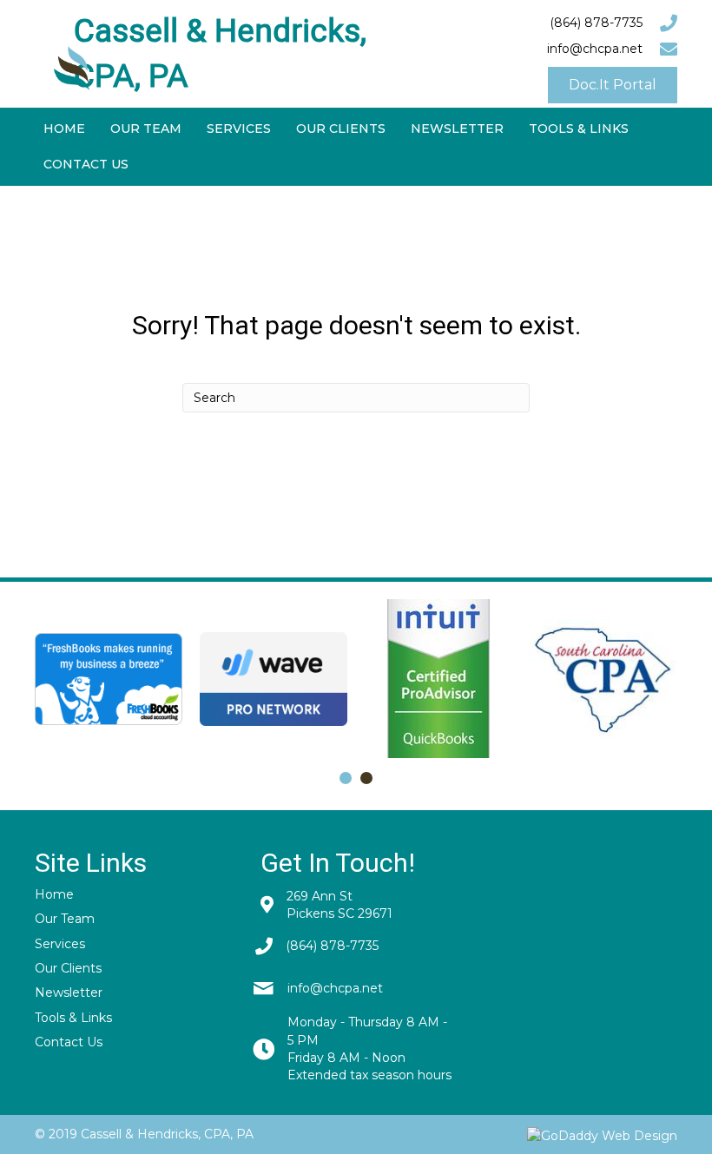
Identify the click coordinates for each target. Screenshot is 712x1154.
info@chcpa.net (595, 48)
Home (54, 894)
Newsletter (68, 992)
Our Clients (68, 968)
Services (60, 944)
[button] (612, 85)
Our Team (65, 918)
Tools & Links (73, 1017)
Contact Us (68, 1042)
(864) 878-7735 (596, 22)
